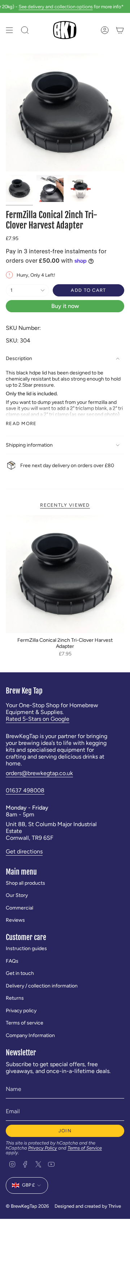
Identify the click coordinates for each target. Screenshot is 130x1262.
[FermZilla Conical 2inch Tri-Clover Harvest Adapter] (65, 574)
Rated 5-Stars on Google (37, 718)
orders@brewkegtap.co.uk (39, 773)
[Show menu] (9, 30)
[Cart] (119, 30)
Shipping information (29, 445)
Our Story (17, 895)
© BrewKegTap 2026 (27, 1206)
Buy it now (65, 306)
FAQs (12, 961)
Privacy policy (21, 1011)
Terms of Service (85, 1148)
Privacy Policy (42, 1148)
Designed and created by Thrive (88, 1206)
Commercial (19, 908)
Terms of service (24, 1023)
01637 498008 (25, 790)
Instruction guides (26, 948)
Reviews (15, 920)
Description (19, 358)
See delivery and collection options (49, 6)
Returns (15, 998)
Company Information (30, 1035)
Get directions (24, 851)
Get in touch (20, 973)
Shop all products (25, 883)
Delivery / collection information (42, 986)
